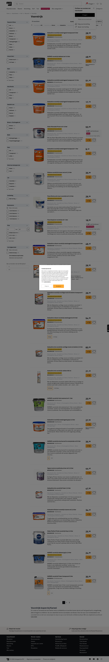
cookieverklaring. (47, 281)
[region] (55, 277)
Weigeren (47, 286)
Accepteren (58, 286)
